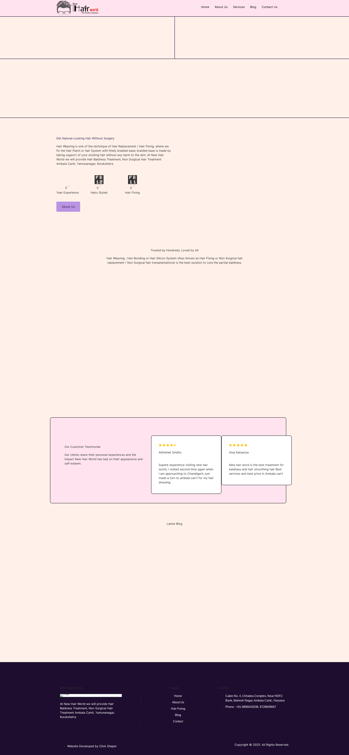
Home (205, 7)
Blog (253, 7)
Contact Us (269, 7)
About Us (221, 7)
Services (239, 7)
